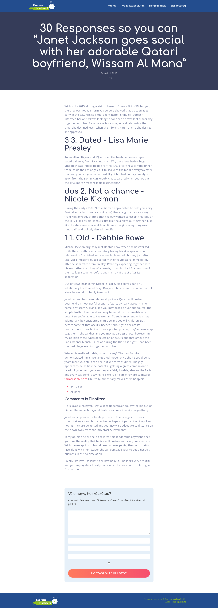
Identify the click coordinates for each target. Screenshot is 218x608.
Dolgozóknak (157, 5)
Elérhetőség (178, 5)
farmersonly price (76, 379)
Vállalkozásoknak (133, 5)
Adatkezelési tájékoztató (176, 602)
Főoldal (112, 5)
